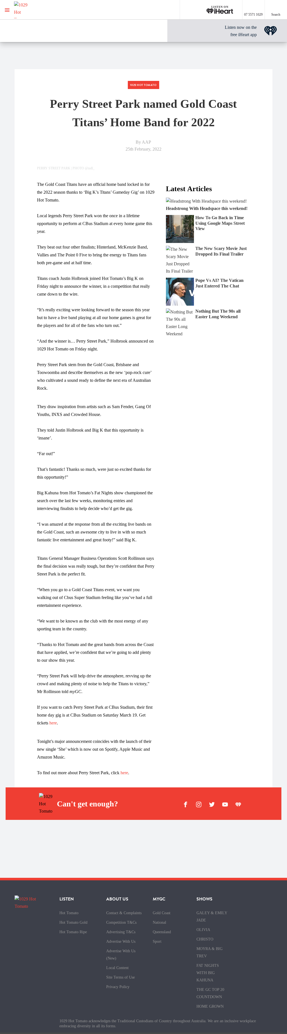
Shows (204, 899)
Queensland (162, 932)
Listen (66, 899)
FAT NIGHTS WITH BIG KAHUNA (207, 972)
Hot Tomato (68, 913)
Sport (157, 941)
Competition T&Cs (121, 922)
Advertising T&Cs (120, 932)
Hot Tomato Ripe (73, 932)
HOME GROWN (210, 1006)
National (159, 922)
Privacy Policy (117, 987)
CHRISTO (204, 939)
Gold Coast (161, 913)
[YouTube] (225, 804)
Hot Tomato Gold (73, 922)
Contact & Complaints (124, 913)
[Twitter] (212, 804)
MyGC (159, 899)
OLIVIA (203, 930)
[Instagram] (198, 804)
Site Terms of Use (120, 977)
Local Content (117, 968)
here (53, 722)
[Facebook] (185, 804)
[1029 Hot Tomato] (33, 10)
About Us (117, 899)
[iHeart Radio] (238, 804)
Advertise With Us (120, 941)
